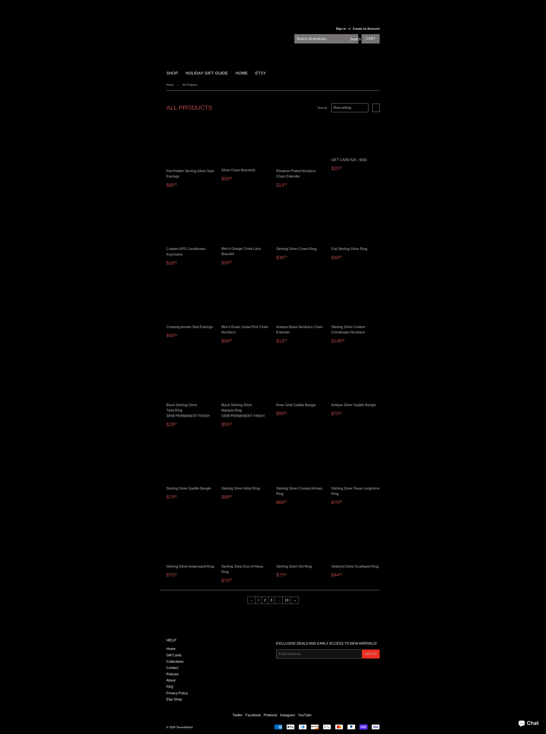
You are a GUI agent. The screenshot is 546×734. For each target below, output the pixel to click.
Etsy (260, 73)
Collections (174, 661)
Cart (370, 38)
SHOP (172, 73)
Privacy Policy (177, 693)
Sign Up (371, 654)
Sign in (341, 28)
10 (287, 600)
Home (170, 84)
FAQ (169, 687)
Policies (172, 674)
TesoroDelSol (184, 727)
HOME (241, 73)
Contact (172, 668)
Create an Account (366, 28)
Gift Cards (174, 655)
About (170, 680)
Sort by (322, 107)
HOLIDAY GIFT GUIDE (207, 73)
